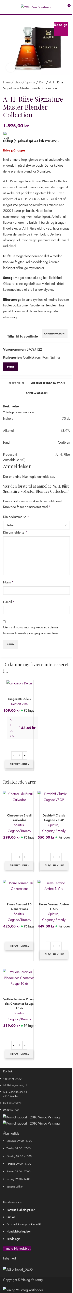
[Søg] (12, 7)
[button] (19, 764)
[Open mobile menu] (4, 7)
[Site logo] (36, 6)
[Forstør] (10, 67)
